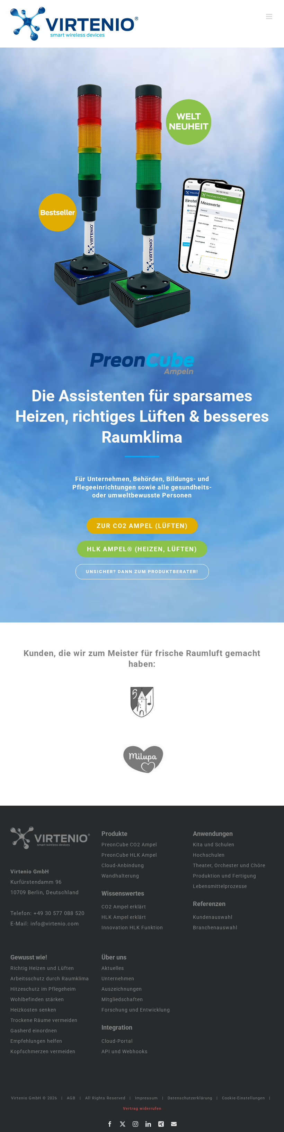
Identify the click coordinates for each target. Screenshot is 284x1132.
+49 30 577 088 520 (59, 913)
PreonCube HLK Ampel (129, 855)
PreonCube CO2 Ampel (129, 844)
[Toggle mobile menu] (270, 16)
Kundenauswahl (212, 917)
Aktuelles (112, 968)
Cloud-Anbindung (122, 865)
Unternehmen (117, 978)
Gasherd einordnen (33, 1030)
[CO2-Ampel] (76, 206)
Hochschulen (209, 855)
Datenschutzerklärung (190, 1098)
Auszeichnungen (121, 989)
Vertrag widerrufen (142, 1108)
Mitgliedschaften (122, 999)
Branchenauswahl (215, 927)
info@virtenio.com (54, 924)
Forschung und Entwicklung (135, 1010)
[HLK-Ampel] (153, 206)
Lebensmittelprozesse (220, 886)
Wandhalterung (120, 876)
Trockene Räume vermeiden (44, 1020)
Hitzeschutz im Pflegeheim (43, 989)
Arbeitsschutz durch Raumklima (49, 978)
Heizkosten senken (33, 1010)
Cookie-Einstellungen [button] (243, 1098)
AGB (71, 1098)
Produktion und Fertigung (224, 876)
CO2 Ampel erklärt (123, 906)
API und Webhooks (124, 1051)
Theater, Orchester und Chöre (229, 865)
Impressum (146, 1098)
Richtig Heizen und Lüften (42, 968)
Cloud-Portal (117, 1041)
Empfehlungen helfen (36, 1041)
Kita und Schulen (213, 844)
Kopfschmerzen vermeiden (43, 1051)
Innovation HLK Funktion (132, 927)
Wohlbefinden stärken (37, 999)
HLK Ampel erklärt (123, 917)
